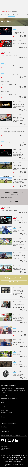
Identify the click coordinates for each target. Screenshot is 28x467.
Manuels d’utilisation (6, 412)
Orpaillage (4, 427)
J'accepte (8, 465)
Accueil (3, 15)
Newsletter (5, 431)
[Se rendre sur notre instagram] (9, 440)
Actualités (11, 15)
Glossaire (3, 417)
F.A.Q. (2, 419)
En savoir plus (18, 465)
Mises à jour (4, 410)
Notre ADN (4, 396)
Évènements (21, 15)
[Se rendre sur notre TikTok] (13, 440)
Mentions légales (5, 448)
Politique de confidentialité (8, 450)
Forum (3, 402)
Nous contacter (5, 445)
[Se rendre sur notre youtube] (2, 440)
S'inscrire (14, 201)
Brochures (4, 415)
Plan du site (4, 446)
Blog (2, 400)
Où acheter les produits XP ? (9, 398)
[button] (14, 36)
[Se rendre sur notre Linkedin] (16, 440)
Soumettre (14, 281)
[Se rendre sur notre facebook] (6, 440)
